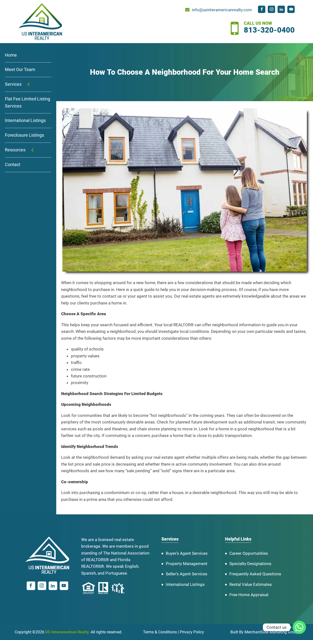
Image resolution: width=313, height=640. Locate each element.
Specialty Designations (250, 563)
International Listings (25, 120)
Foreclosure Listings (24, 135)
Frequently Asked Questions (255, 573)
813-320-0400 (269, 30)
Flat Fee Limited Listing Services (27, 102)
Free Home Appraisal (248, 594)
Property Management (186, 563)
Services (13, 84)
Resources (15, 150)
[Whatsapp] (299, 627)
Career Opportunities (248, 553)
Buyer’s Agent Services (187, 553)
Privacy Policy (192, 632)
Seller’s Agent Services (186, 573)
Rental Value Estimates (250, 584)
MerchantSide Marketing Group (271, 632)
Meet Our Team (20, 69)
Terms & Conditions (160, 632)
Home (11, 55)
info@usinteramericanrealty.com (222, 9)
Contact (12, 164)
